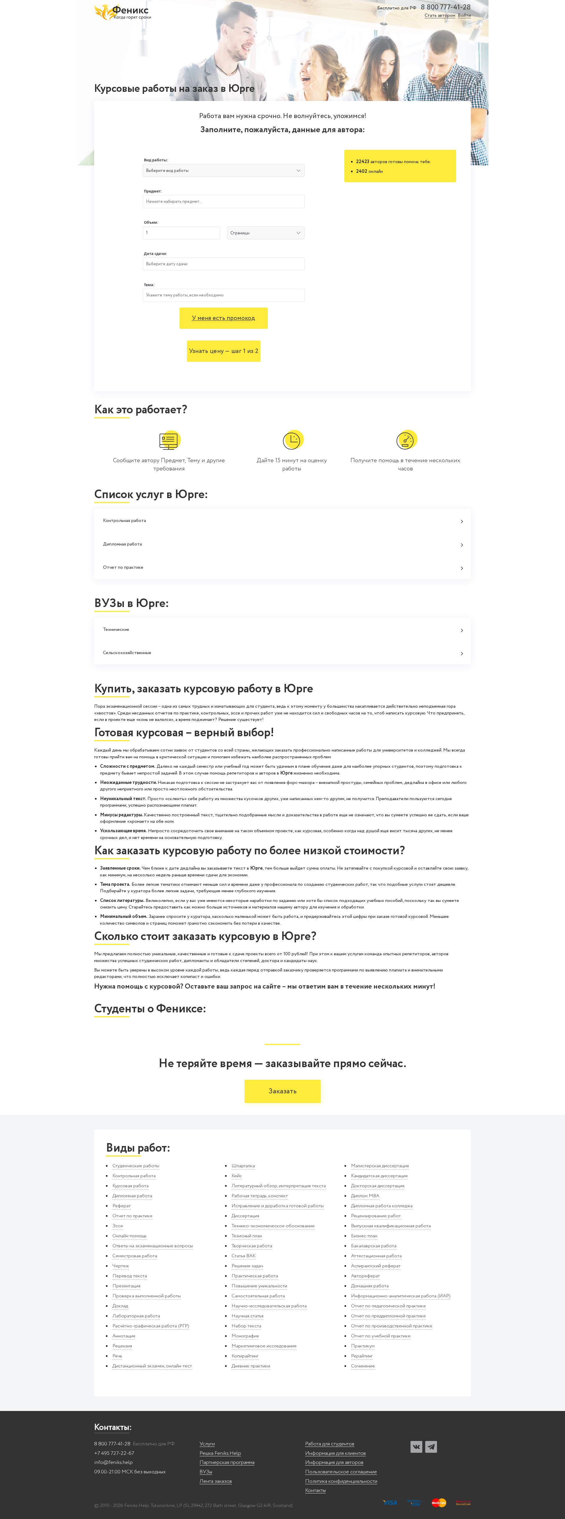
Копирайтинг (245, 1356)
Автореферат (365, 1276)
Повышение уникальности (259, 1286)
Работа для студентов (329, 1444)
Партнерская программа (227, 1462)
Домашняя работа (370, 1286)
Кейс (237, 1176)
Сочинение (363, 1366)
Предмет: (153, 191)
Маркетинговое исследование (264, 1346)
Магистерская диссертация (380, 1166)
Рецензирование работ (376, 1216)
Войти (464, 15)
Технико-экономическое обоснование (273, 1226)
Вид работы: (156, 159)
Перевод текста (129, 1276)
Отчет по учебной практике (381, 1336)
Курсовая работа (130, 1186)
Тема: (149, 284)
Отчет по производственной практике (391, 1326)
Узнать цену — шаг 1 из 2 (223, 351)
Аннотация (123, 1336)
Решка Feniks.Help (220, 1453)
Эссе (117, 1226)
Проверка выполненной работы (146, 1296)
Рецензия (122, 1346)
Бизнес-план (364, 1236)
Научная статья (247, 1316)
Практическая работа (255, 1276)
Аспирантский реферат (376, 1266)
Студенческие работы (135, 1166)
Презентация (126, 1286)
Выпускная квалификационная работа (391, 1226)
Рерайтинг (362, 1356)
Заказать (283, 1091)
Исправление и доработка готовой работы (278, 1206)
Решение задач (247, 1266)
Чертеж (120, 1266)
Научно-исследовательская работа (269, 1306)
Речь (117, 1356)
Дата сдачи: (155, 253)
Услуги (207, 1444)
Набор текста (246, 1326)
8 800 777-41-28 (446, 7)
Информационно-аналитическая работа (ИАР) (401, 1296)
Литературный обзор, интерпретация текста (279, 1186)
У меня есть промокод (223, 318)
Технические (116, 629)
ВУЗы (206, 1472)
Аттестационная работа (376, 1256)
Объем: (151, 222)
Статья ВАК (243, 1256)
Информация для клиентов (335, 1453)
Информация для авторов (334, 1462)
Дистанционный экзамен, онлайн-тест (152, 1366)
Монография (245, 1336)
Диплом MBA (365, 1196)
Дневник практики (251, 1366)
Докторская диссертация (377, 1186)
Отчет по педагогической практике (388, 1306)
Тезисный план (247, 1236)
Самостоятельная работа (258, 1296)
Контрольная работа (124, 520)
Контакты (315, 1490)
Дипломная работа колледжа (382, 1206)
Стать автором (440, 15)
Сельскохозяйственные (127, 652)
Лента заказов (216, 1481)
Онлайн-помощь (129, 1236)
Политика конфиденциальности (341, 1481)
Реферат (121, 1206)
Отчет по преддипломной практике (388, 1316)
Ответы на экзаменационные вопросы (152, 1246)
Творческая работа (252, 1246)
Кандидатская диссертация (379, 1176)
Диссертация (245, 1216)
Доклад (120, 1306)
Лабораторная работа (136, 1316)
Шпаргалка (243, 1166)
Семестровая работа (134, 1256)
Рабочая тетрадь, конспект (260, 1196)
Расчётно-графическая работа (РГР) (150, 1326)
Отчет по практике (123, 567)
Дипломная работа (122, 544)
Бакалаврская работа (373, 1246)
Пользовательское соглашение (341, 1472)
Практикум (363, 1346)
